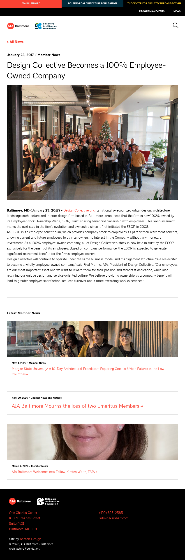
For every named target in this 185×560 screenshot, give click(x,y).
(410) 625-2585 (111, 513)
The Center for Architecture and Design (154, 3)
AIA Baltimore (31, 3)
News (176, 11)
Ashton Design (30, 539)
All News (16, 42)
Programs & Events (151, 11)
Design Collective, (79, 210)
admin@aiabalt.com (114, 518)
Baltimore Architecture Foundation (92, 3)
